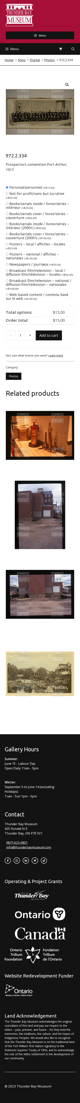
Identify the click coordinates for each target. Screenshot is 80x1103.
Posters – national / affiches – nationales (32, 256)
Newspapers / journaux (35, 264)
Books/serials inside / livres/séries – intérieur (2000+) (37, 225)
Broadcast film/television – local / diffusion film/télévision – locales (39, 272)
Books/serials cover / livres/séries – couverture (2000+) (37, 236)
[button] (67, 84)
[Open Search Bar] (73, 49)
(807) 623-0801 (17, 843)
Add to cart (48, 335)
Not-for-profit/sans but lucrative (35, 195)
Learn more (55, 355)
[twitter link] (35, 860)
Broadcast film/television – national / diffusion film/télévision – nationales (38, 284)
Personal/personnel (32, 187)
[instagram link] (17, 860)
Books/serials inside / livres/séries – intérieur (37, 205)
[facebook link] (8, 860)
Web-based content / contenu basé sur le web (37, 296)
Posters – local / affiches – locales (35, 246)
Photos (13, 376)
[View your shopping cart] (60, 49)
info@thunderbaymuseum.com (28, 847)
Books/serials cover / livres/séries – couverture (37, 215)
